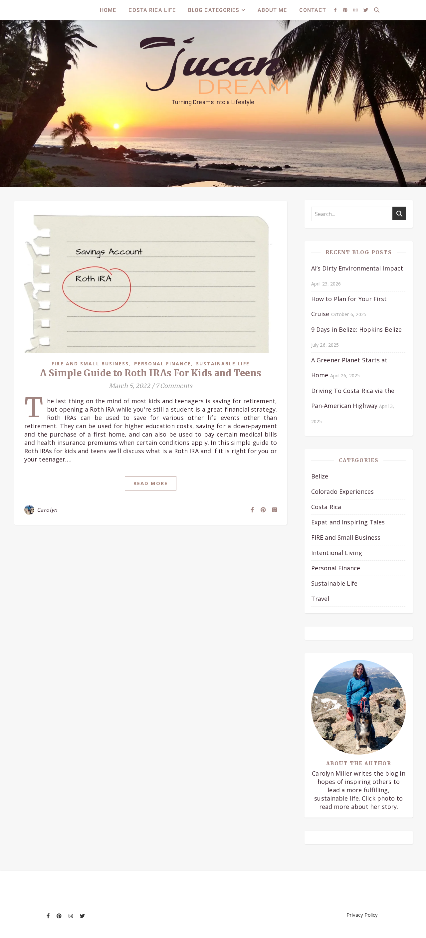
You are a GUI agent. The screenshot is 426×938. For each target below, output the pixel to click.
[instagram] (356, 10)
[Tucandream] (213, 65)
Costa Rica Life (152, 10)
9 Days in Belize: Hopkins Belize (356, 329)
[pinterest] (346, 10)
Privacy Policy (362, 914)
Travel (320, 599)
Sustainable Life (223, 363)
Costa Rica (326, 507)
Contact (312, 10)
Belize (319, 476)
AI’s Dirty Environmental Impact (357, 268)
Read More (150, 483)
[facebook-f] (336, 10)
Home (108, 10)
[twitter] (365, 10)
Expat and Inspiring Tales (348, 522)
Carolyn (47, 509)
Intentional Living (336, 553)
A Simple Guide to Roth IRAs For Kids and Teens (151, 373)
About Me (272, 10)
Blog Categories (213, 10)
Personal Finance (162, 363)
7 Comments (173, 386)
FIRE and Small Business (90, 363)
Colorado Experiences (342, 491)
